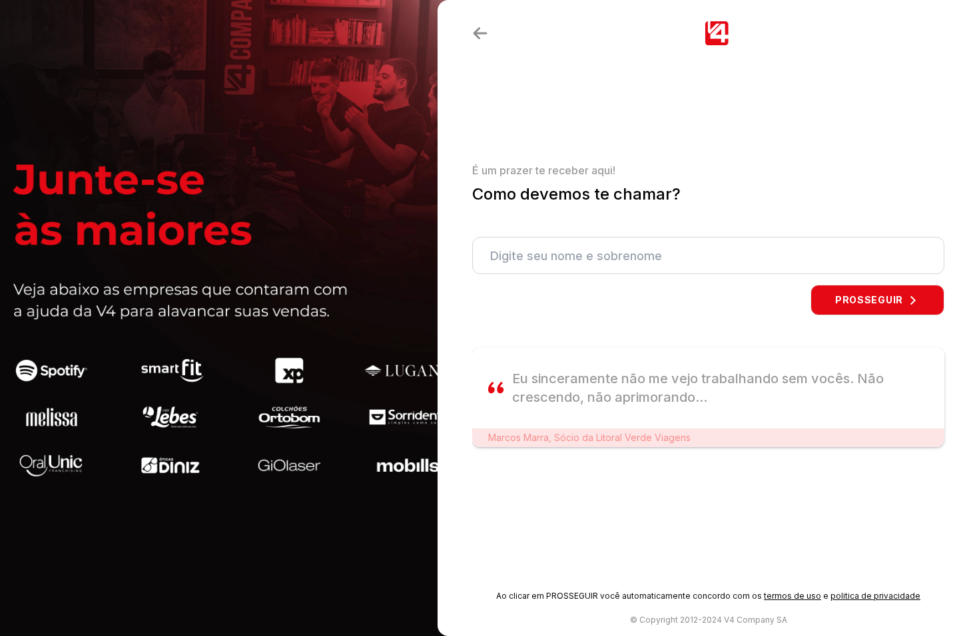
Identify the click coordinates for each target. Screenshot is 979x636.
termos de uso (792, 596)
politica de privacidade (875, 596)
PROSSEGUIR (869, 299)
